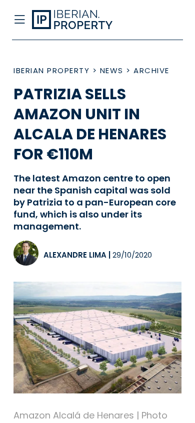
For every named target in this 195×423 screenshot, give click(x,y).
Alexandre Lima (75, 255)
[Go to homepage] (79, 20)
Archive (152, 70)
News (112, 70)
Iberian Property (52, 70)
